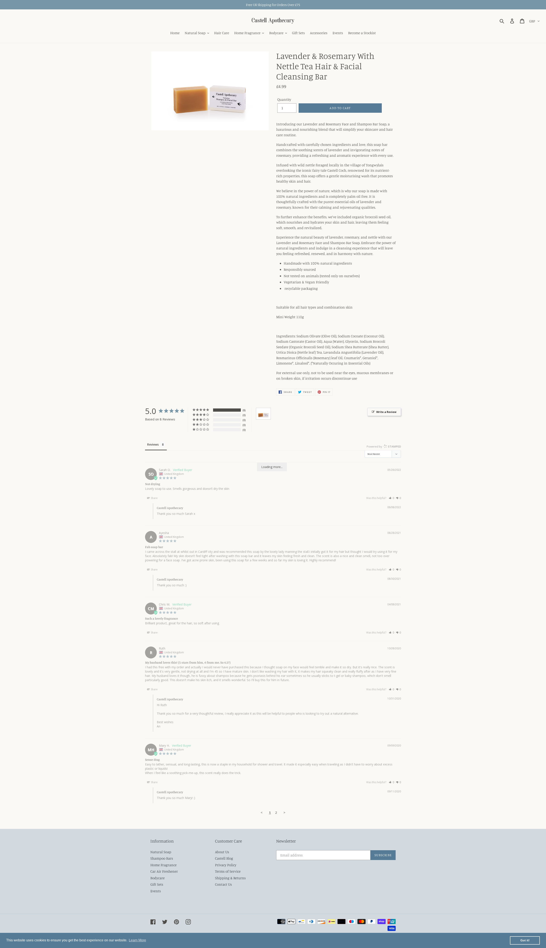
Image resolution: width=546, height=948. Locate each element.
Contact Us (223, 884)
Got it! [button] (525, 940)
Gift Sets (156, 884)
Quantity (284, 99)
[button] (391, 498)
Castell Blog (224, 858)
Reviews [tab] (153, 444)
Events (155, 891)
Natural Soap (160, 852)
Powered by (384, 446)
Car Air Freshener (164, 871)
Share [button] (154, 498)
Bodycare (157, 878)
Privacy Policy (225, 865)
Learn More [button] (137, 940)
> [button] (284, 812)
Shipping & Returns (230, 878)
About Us (222, 852)
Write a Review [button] (386, 412)
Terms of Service (228, 871)
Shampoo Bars (161, 858)
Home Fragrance (163, 865)
